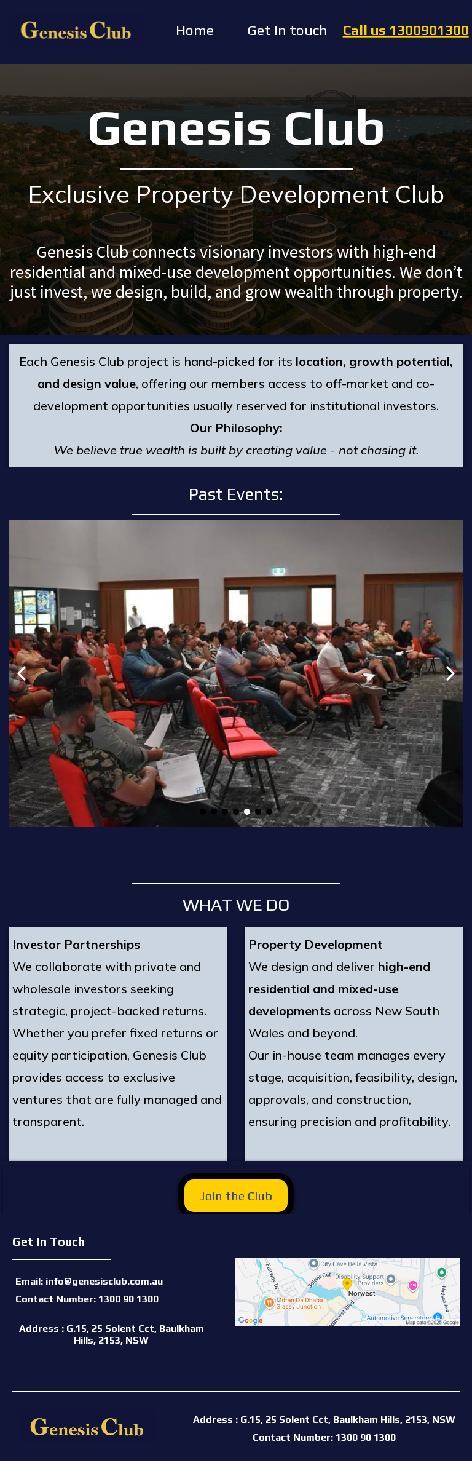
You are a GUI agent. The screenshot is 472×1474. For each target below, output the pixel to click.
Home (195, 30)
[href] (347, 1292)
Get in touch (288, 30)
